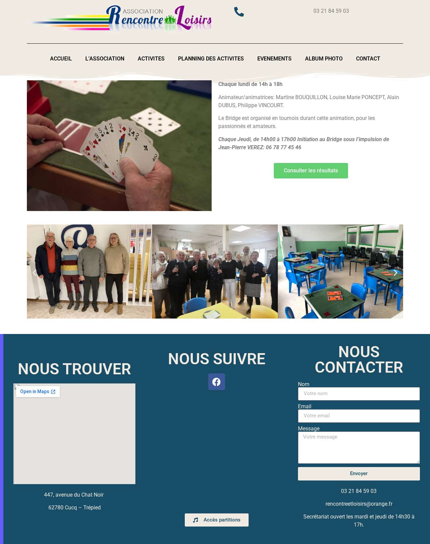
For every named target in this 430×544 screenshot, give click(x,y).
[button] (34, 272)
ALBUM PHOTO (324, 58)
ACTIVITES (151, 58)
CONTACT (368, 58)
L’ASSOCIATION (104, 58)
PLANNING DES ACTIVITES (211, 58)
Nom (303, 384)
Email (304, 406)
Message (308, 428)
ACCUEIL (61, 58)
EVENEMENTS (274, 58)
